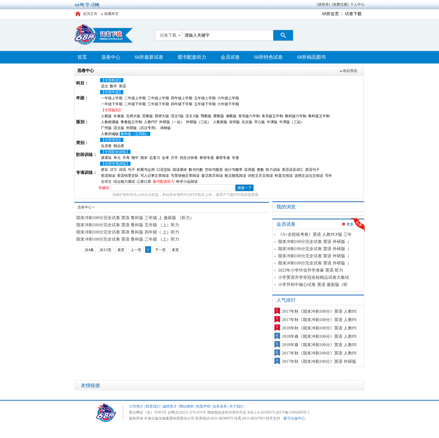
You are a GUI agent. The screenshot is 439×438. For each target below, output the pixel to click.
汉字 (113, 170)
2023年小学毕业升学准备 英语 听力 (310, 270)
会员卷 (106, 146)
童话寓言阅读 (212, 176)
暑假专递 (223, 158)
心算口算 (144, 181)
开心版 (259, 122)
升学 (174, 158)
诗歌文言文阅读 (260, 176)
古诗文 (106, 181)
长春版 (118, 116)
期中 (135, 158)
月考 (126, 158)
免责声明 (203, 406)
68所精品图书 (311, 57)
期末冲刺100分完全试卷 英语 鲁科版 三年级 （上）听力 (127, 239)
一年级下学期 (111, 104)
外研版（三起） (198, 122)
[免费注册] (340, 4)
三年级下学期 (158, 104)
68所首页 (330, 14)
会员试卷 (230, 57)
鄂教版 (206, 116)
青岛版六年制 (249, 116)
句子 (131, 170)
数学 (113, 86)
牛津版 (272, 122)
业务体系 (220, 406)
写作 (328, 176)
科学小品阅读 (187, 181)
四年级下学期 (181, 104)
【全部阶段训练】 (115, 152)
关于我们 (236, 406)
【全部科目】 (111, 80)
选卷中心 (110, 57)
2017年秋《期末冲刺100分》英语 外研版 (319, 361)
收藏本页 (111, 14)
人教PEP (150, 122)
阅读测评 (180, 170)
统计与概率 (233, 170)
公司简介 (136, 406)
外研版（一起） (171, 122)
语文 (104, 86)
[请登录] (323, 4)
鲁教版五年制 (131, 122)
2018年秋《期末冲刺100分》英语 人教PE (319, 328)
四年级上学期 (181, 98)
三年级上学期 (158, 98)
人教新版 (220, 122)
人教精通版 (110, 122)
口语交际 (163, 170)
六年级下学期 (228, 104)
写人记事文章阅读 (154, 176)
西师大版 (162, 116)
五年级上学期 (205, 98)
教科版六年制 (295, 116)
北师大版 (133, 116)
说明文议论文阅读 (308, 176)
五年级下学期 (205, 104)
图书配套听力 (192, 57)
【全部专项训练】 (115, 164)
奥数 (260, 170)
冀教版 (218, 116)
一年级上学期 (111, 98)
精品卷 (118, 146)
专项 (235, 158)
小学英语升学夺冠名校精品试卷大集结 (313, 277)
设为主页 (90, 14)
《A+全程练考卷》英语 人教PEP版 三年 (315, 234)
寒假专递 (206, 158)
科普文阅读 (284, 176)
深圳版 (234, 122)
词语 (122, 170)
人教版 (106, 116)
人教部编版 (110, 134)
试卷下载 (353, 14)
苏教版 (147, 116)
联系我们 (153, 406)
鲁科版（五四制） (135, 134)
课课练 (106, 158)
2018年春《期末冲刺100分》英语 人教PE (319, 336)
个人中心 (357, 4)
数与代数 (196, 170)
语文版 (118, 128)
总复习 (154, 158)
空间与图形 (214, 170)
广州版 (106, 128)
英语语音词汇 (292, 170)
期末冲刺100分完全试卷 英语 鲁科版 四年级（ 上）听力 (127, 232)
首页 (82, 57)
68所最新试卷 (149, 57)
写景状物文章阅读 (185, 176)
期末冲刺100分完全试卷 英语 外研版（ (313, 241)
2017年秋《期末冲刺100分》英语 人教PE (319, 311)
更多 (350, 224)
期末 (144, 158)
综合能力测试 (124, 181)
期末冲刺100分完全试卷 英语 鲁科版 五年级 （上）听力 (127, 225)
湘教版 (231, 116)
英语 (122, 86)
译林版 (165, 128)
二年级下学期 (135, 104)
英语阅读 (108, 176)
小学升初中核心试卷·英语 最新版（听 (313, 284)
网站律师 (186, 406)
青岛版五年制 (272, 116)
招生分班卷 (189, 158)
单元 (117, 158)
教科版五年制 (319, 116)
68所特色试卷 (268, 57)
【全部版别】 (111, 110)
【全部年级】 (111, 92)
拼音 (104, 170)
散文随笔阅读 (235, 176)
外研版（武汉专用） (142, 128)
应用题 (249, 170)
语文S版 (177, 116)
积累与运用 (146, 170)
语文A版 (192, 116)
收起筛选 (350, 71)
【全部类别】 (111, 140)
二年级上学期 (135, 98)
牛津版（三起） (291, 122)
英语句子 (312, 170)
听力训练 (273, 170)
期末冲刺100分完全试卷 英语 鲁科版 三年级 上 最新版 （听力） (135, 218)
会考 (165, 158)
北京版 (247, 122)
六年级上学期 (228, 98)
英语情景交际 (128, 176)
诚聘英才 (169, 406)
